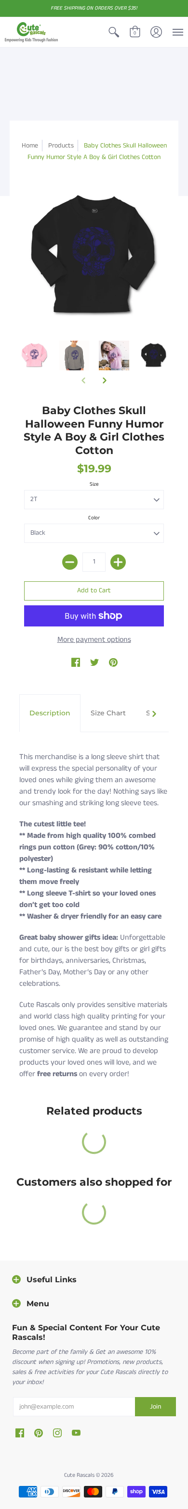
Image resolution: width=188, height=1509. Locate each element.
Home (30, 145)
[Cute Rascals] (31, 32)
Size (94, 484)
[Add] (118, 562)
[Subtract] (70, 562)
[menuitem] (113, 32)
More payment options (94, 639)
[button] (113, 32)
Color (94, 518)
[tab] (50, 713)
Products (61, 145)
